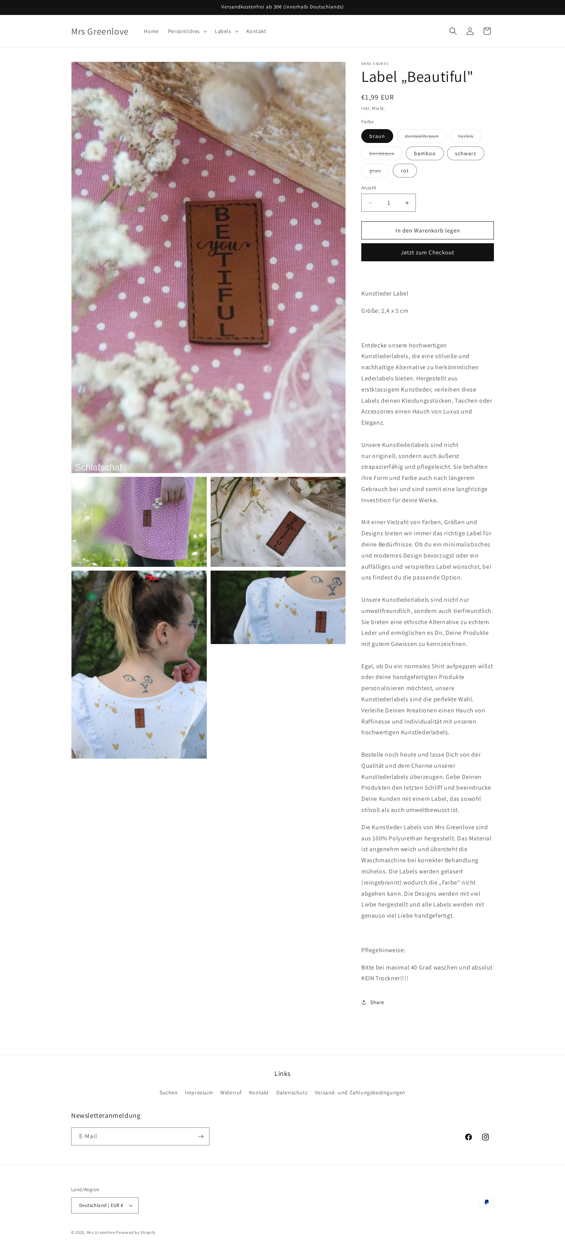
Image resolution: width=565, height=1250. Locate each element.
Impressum (199, 1092)
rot (405, 170)
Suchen (169, 1092)
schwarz (465, 153)
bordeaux (385, 154)
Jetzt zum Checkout (427, 252)
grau (379, 172)
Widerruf (231, 1092)
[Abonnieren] (200, 1136)
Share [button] (377, 1002)
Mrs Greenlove (101, 1232)
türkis (470, 137)
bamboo (425, 153)
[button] (186, 31)
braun (377, 136)
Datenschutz (292, 1092)
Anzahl (368, 187)
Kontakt (259, 1092)
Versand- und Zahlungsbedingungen (360, 1092)
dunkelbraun (426, 137)
